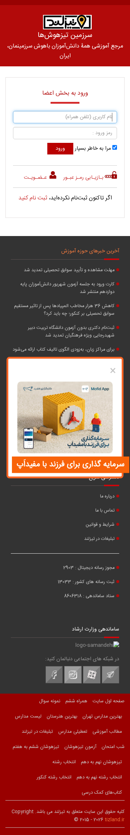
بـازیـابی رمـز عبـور (83, 177)
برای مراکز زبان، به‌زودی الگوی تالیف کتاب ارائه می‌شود (63, 350)
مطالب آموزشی (107, 732)
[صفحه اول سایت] (67, 22)
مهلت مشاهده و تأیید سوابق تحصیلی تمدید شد (69, 270)
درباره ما (107, 496)
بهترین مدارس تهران (102, 716)
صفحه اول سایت (108, 701)
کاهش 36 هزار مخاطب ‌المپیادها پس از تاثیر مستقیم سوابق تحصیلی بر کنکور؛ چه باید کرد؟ (64, 310)
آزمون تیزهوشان (80, 747)
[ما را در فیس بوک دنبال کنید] (54, 682)
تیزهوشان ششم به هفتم (36, 747)
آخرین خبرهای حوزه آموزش (90, 251)
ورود (60, 148)
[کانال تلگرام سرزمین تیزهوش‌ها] (110, 682)
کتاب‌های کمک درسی (102, 793)
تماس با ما (104, 510)
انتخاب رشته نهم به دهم (99, 777)
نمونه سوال (49, 701)
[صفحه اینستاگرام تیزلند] (73, 682)
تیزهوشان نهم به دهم (101, 762)
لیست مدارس (28, 716)
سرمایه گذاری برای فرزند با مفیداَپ (71, 464)
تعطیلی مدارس (72, 732)
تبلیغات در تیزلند (99, 539)
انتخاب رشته (64, 762)
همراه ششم (76, 701)
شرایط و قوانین (100, 525)
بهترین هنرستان (62, 716)
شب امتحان (113, 747)
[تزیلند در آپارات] (91, 682)
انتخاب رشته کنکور (54, 777)
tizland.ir (115, 820)
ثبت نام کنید (32, 198)
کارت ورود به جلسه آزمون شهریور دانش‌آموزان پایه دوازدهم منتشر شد (67, 288)
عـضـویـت (36, 177)
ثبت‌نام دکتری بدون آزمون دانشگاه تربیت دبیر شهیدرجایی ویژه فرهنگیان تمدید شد (71, 331)
